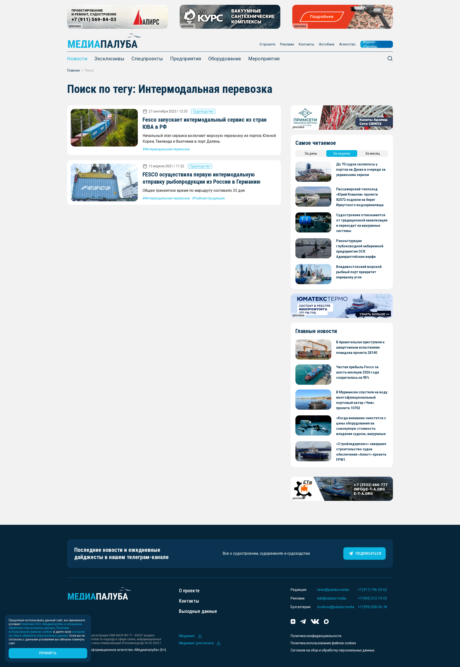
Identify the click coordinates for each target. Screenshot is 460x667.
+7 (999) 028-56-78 (372, 607)
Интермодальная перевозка (167, 149)
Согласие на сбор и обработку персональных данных (332, 650)
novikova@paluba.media (335, 607)
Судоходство (203, 111)
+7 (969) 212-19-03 (372, 598)
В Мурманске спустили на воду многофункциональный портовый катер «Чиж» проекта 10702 (361, 400)
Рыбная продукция (210, 198)
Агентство (347, 44)
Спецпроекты (147, 59)
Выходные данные (198, 611)
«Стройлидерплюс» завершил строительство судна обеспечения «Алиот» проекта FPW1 (361, 452)
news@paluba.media (333, 590)
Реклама (287, 44)
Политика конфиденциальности (316, 636)
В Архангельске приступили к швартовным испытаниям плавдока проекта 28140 (360, 347)
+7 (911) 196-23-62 (372, 590)
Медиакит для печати (196, 643)
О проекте (267, 44)
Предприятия (185, 59)
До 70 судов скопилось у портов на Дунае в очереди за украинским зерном (360, 169)
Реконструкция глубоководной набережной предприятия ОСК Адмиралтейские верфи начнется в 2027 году (359, 249)
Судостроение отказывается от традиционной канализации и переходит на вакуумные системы (361, 223)
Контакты (306, 44)
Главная (73, 70)
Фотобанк (326, 44)
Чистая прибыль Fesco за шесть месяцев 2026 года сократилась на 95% (357, 372)
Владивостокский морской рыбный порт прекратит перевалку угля (359, 272)
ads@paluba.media (331, 598)
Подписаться (368, 553)
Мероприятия (264, 59)
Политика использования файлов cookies (323, 643)
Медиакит (187, 636)
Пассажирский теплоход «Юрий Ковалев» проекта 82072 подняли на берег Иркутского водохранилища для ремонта (360, 197)
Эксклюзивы (109, 59)
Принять (48, 653)
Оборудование (224, 59)
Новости (77, 59)
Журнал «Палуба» (370, 44)
